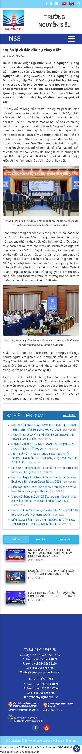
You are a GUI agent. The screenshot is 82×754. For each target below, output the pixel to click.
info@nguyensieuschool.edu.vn (41, 672)
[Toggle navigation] (71, 39)
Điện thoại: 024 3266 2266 (41, 663)
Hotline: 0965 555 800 (41, 667)
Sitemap (71, 740)
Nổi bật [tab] (16, 539)
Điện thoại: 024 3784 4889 (41, 659)
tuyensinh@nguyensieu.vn (42, 697)
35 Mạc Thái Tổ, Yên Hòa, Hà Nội (40, 655)
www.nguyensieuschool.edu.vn (47, 740)
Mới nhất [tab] (41, 539)
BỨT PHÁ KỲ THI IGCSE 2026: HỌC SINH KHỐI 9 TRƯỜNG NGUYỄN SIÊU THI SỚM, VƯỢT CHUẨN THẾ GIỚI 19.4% (44, 458)
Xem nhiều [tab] (65, 539)
